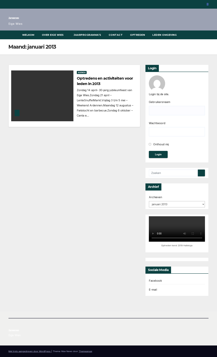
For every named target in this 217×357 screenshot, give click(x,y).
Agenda (82, 72)
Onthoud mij (160, 144)
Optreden (137, 34)
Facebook (155, 280)
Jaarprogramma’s (87, 34)
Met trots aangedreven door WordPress (29, 351)
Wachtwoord (157, 123)
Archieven (155, 197)
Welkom (28, 34)
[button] (206, 35)
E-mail (153, 289)
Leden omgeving (164, 34)
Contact (116, 34)
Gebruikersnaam (159, 102)
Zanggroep (13, 18)
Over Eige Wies (53, 34)
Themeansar (85, 351)
